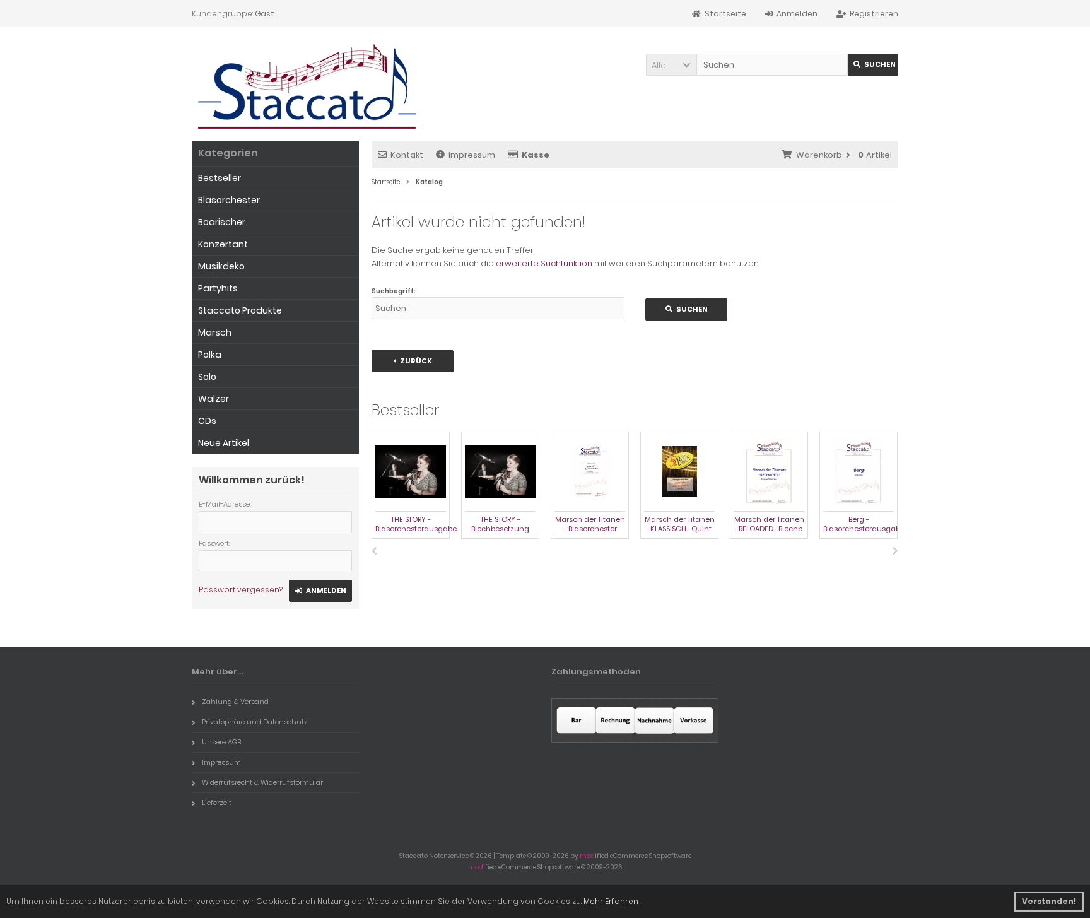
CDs (207, 421)
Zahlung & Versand (235, 702)
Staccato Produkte (240, 310)
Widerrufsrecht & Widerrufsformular (262, 782)
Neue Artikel (223, 443)
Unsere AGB (221, 742)
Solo (207, 376)
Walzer (213, 398)
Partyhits (218, 288)
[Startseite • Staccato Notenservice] (307, 87)
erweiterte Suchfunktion (544, 263)
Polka (209, 354)
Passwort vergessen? (241, 589)
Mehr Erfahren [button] (610, 901)
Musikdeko (221, 266)
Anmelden (320, 591)
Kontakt (406, 155)
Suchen (873, 64)
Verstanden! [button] (1049, 901)
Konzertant (223, 244)
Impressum (471, 155)
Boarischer (221, 222)
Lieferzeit (216, 802)
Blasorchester (229, 200)
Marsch (214, 332)
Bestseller (219, 178)
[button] (671, 65)
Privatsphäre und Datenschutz (255, 722)
